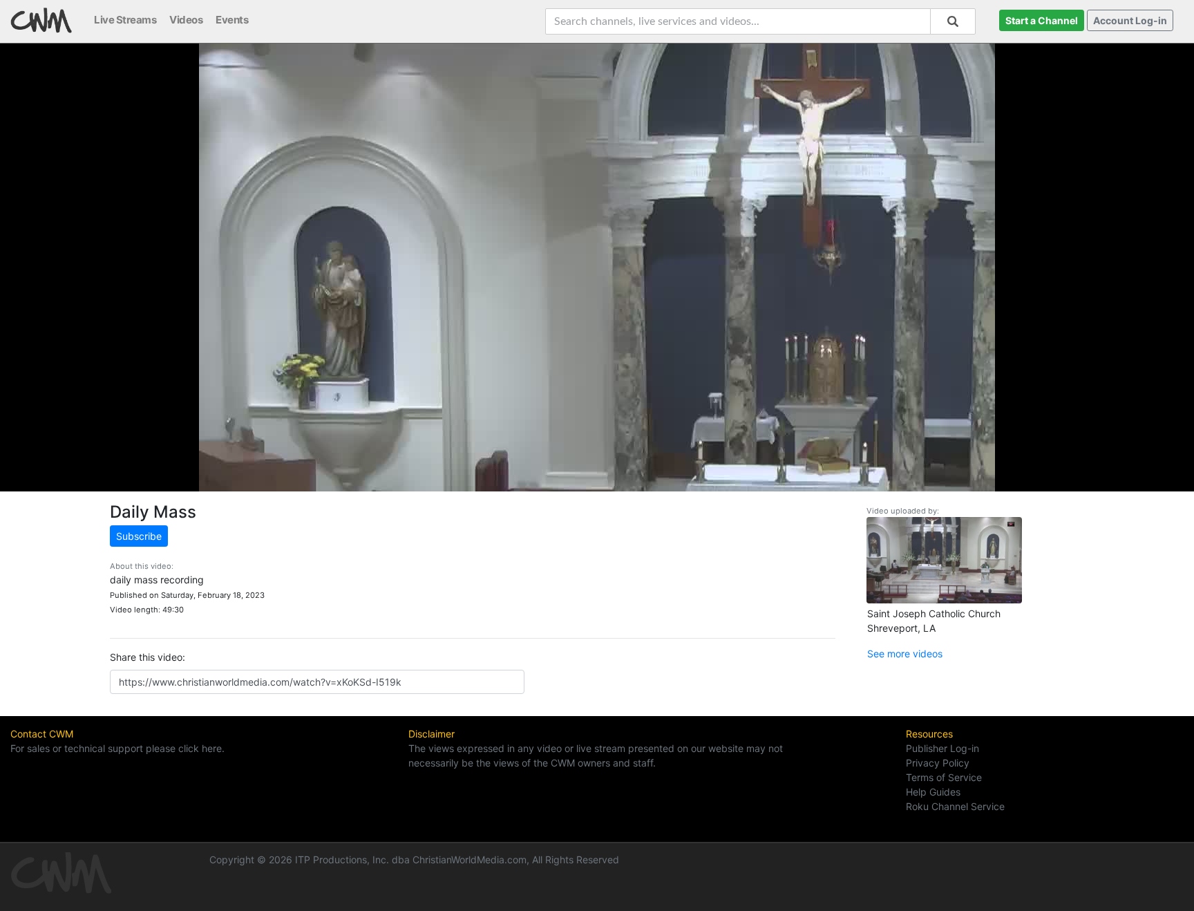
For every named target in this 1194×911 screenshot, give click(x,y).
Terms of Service (944, 777)
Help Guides (933, 792)
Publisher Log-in (942, 748)
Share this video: (147, 657)
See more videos (904, 653)
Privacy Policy (937, 763)
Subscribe (139, 536)
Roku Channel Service (955, 806)
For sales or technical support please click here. (117, 748)
